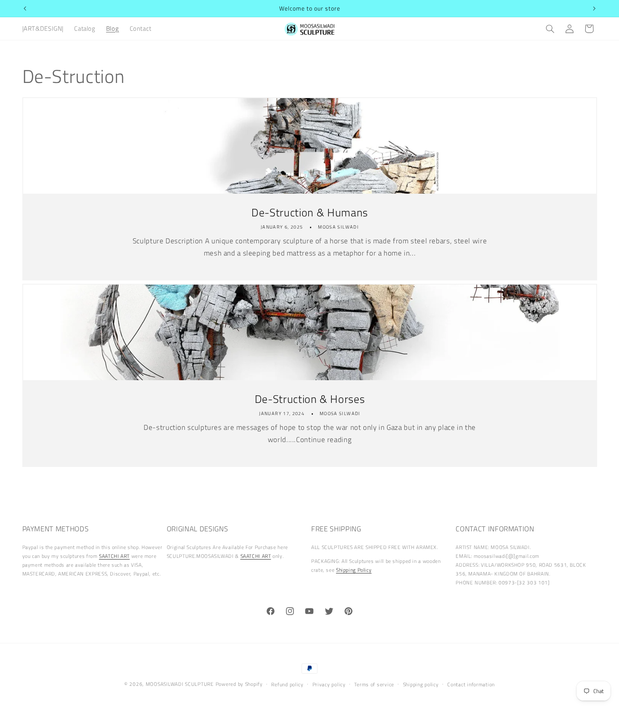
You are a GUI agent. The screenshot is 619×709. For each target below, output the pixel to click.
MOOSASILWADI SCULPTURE (181, 684)
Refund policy (287, 684)
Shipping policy (421, 684)
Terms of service (374, 684)
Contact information (471, 684)
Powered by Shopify (239, 684)
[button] (550, 28)
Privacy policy (329, 684)
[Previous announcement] (25, 8)
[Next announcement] (594, 8)
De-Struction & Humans (309, 212)
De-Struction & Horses (309, 399)
